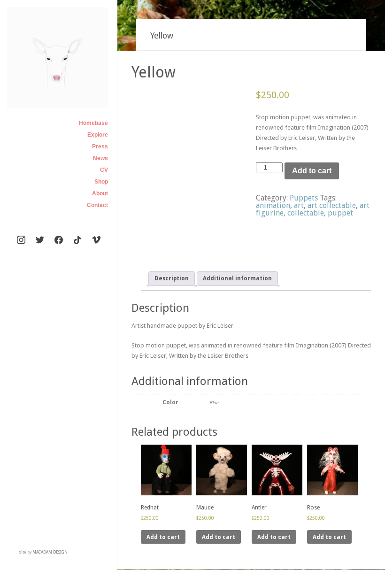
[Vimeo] (96, 240)
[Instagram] (21, 240)
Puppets (304, 197)
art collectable (332, 205)
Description (171, 278)
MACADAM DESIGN (50, 552)
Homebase (93, 123)
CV (104, 170)
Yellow (153, 72)
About (100, 193)
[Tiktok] (77, 240)
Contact (97, 205)
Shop (101, 181)
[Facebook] (58, 240)
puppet (340, 212)
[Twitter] (40, 240)
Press (100, 146)
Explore (97, 134)
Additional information (237, 278)
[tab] (171, 278)
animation (273, 205)
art (299, 205)
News (100, 158)
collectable (305, 212)
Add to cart (311, 171)
